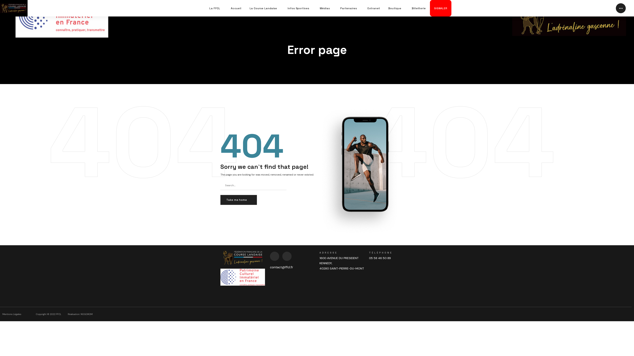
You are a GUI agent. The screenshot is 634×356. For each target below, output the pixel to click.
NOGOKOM (87, 314)
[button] (238, 200)
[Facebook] (274, 256)
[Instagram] (287, 256)
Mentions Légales (11, 314)
